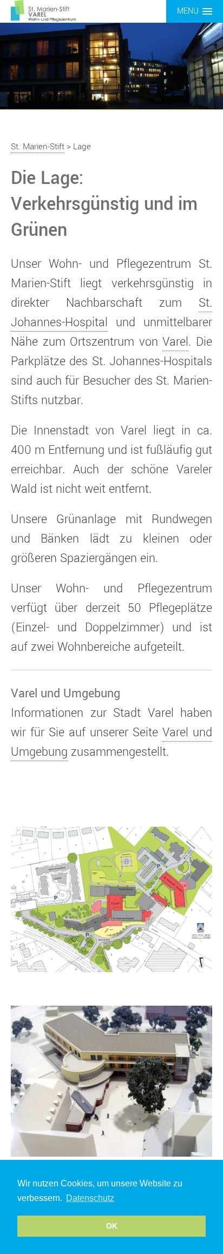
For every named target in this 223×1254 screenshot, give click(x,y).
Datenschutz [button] (90, 1198)
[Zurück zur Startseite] (43, 10)
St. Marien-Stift (37, 147)
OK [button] (111, 1226)
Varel (175, 342)
